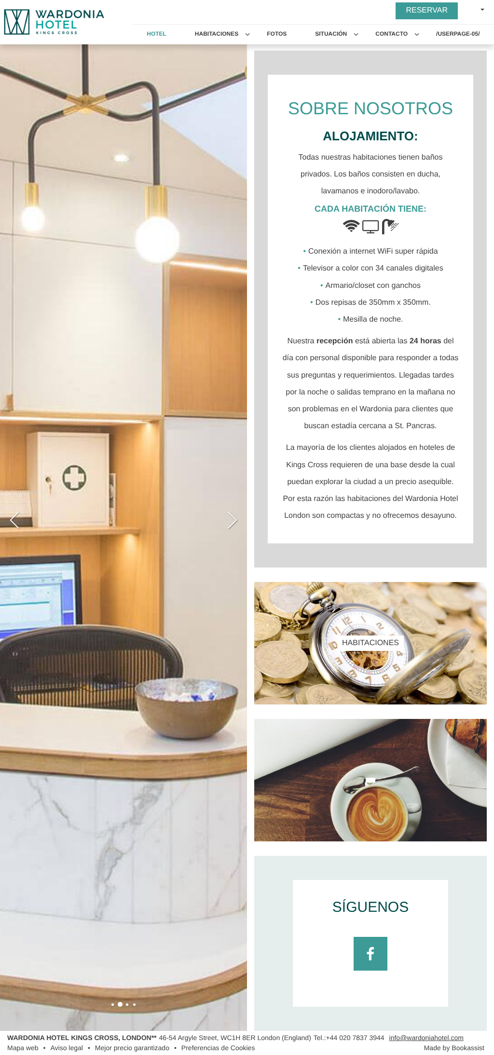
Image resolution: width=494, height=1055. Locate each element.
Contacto (391, 33)
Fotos (277, 33)
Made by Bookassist (454, 1048)
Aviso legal (67, 1048)
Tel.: (349, 1037)
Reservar (427, 10)
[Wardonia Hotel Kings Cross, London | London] (112, 1004)
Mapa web (23, 1048)
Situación (331, 33)
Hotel (156, 33)
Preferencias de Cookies (218, 1048)
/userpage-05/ (458, 33)
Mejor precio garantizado (132, 1048)
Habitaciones (216, 33)
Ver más (370, 662)
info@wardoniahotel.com (426, 1037)
